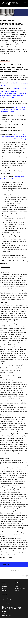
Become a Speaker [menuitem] (6, 603)
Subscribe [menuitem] (4, 586)
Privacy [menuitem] (17, 590)
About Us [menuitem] (4, 584)
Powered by (23, 575)
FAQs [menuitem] (16, 586)
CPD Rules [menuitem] (18, 584)
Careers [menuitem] (4, 588)
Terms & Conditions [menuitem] (20, 588)
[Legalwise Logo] (10, 3)
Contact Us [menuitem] (4, 590)
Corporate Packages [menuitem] (7, 599)
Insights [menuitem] (4, 596)
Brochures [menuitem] (4, 601)
